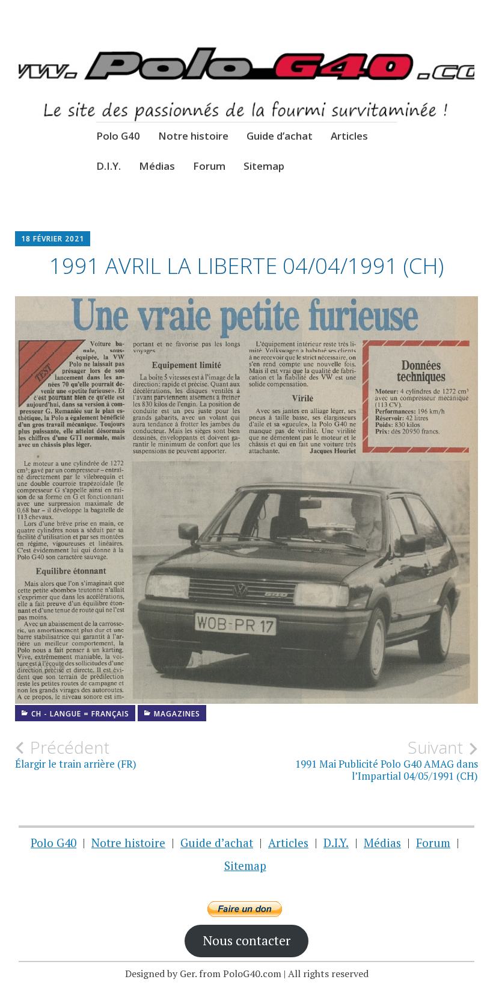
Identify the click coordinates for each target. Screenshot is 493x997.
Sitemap (263, 166)
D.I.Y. (108, 166)
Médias (157, 166)
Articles (349, 136)
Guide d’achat (279, 136)
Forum (209, 166)
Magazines (177, 714)
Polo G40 (118, 136)
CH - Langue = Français (80, 714)
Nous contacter (246, 940)
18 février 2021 (52, 239)
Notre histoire (193, 136)
